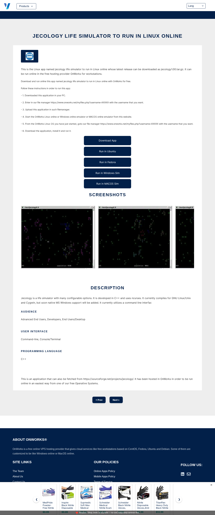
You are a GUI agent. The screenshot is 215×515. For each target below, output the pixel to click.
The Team (18, 471)
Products (24, 6)
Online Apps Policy (104, 471)
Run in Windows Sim (108, 173)
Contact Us (19, 481)
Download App (107, 140)
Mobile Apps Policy (104, 476)
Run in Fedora (107, 162)
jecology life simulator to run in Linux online (107, 36)
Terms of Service (103, 481)
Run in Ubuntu (107, 151)
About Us (18, 476)
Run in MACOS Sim (107, 183)
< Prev (99, 400)
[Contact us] (189, 474)
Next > (116, 400)
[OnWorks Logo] (7, 6)
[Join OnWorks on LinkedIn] (182, 474)
